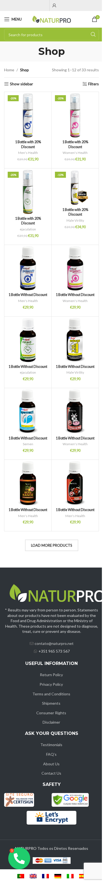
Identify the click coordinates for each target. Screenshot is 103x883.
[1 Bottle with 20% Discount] (28, 115)
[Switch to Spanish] (82, 876)
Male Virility (75, 220)
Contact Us (51, 773)
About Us (51, 763)
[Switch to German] (58, 876)
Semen (28, 444)
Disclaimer (51, 722)
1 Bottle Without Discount (28, 295)
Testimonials (51, 744)
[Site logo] (51, 18)
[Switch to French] (45, 876)
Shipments (51, 703)
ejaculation (28, 229)
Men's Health (28, 153)
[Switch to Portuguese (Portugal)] (21, 876)
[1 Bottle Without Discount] (28, 268)
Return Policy (51, 674)
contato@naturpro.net (54, 643)
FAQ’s (51, 754)
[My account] (54, 5)
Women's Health (75, 153)
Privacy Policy (51, 684)
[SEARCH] (93, 34)
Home (9, 69)
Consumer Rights (51, 712)
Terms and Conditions (51, 694)
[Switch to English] (33, 876)
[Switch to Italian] (70, 876)
